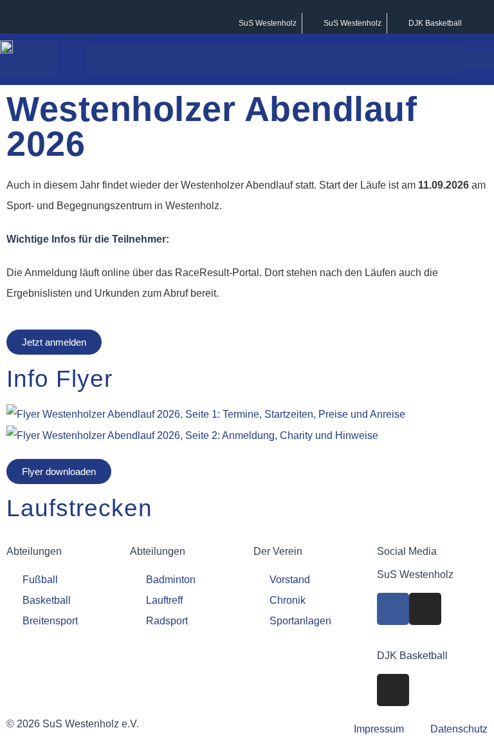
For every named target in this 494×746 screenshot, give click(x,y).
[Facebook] (393, 609)
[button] (449, 59)
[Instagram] (425, 609)
